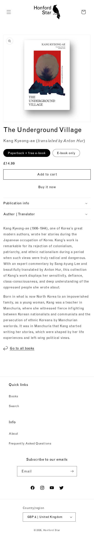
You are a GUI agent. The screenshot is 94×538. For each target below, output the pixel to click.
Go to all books (22, 348)
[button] (9, 12)
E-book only (66, 153)
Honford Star (51, 530)
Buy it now (47, 187)
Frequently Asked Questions (30, 443)
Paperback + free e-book (27, 153)
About (13, 434)
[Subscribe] (72, 471)
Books (13, 396)
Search (14, 406)
